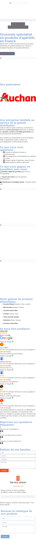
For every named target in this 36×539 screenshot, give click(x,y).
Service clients (18, 482)
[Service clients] (18, 478)
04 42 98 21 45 (18, 486)
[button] (18, 20)
